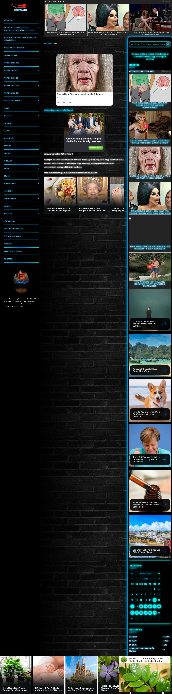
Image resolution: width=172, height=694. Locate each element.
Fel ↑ (21, 306)
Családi (7, 206)
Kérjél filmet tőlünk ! (14, 48)
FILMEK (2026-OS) (11, 63)
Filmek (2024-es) (11, 78)
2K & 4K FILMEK (10, 55)
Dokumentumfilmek (14, 229)
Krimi (6, 168)
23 (159, 606)
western (8, 213)
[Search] (168, 44)
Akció (6, 108)
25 (137, 613)
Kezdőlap (8, 20)
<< (132, 573)
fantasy (8, 153)
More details (95, 148)
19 (141, 606)
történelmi (9, 221)
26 (141, 613)
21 (150, 606)
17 (132, 606)
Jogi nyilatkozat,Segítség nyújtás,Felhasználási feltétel (19, 29)
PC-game (8, 259)
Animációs (9, 138)
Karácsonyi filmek (13, 251)
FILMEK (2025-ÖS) (11, 70)
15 (154, 600)
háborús (8, 191)
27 (146, 613)
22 (154, 606)
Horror (7, 123)
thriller (8, 161)
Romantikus (10, 183)
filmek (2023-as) (11, 85)
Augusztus (146, 573)
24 (132, 613)
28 (150, 613)
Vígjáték (8, 115)
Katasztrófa (10, 198)
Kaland (7, 146)
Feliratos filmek (12, 100)
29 (154, 613)
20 (146, 606)
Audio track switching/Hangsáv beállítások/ (20, 39)
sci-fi (6, 131)
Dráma (7, 176)
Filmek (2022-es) (11, 93)
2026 (145, 579)
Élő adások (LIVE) (12, 236)
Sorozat (8, 244)
